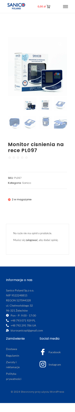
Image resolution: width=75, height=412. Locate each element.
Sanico (26, 183)
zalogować (32, 240)
